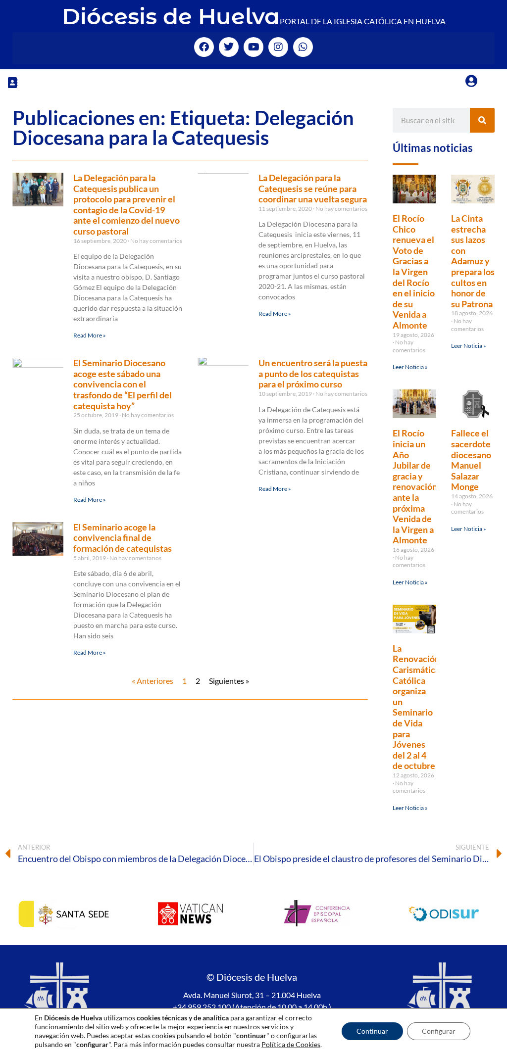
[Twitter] (229, 47)
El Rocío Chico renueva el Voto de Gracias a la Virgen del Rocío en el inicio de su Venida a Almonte (414, 272)
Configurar (439, 1031)
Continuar (372, 1031)
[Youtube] (253, 47)
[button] (12, 82)
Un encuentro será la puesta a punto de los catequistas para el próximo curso (312, 373)
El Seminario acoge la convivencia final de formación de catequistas (122, 538)
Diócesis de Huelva (171, 16)
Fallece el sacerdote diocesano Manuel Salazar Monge (471, 460)
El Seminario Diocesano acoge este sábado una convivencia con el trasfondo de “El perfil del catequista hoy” (122, 384)
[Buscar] (482, 120)
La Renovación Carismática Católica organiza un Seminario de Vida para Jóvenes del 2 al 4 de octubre (416, 707)
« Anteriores (152, 680)
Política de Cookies (290, 1044)
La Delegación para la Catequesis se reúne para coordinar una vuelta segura (312, 188)
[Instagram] (278, 47)
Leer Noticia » (410, 367)
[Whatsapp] (303, 47)
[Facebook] (204, 47)
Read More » (89, 335)
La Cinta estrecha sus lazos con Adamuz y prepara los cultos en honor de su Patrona (473, 261)
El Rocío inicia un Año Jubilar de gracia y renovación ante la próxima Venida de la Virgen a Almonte (415, 486)
